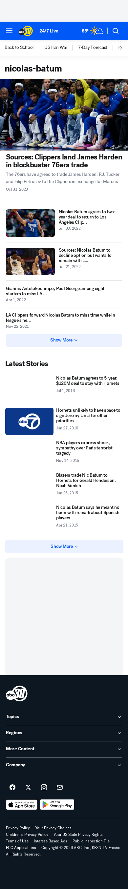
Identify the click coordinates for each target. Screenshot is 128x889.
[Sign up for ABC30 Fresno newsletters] (59, 787)
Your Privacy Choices (53, 828)
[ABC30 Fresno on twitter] (28, 787)
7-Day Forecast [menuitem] (92, 47)
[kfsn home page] (17, 693)
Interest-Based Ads (50, 841)
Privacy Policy (18, 828)
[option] (24, 48)
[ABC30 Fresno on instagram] (44, 787)
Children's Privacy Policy (27, 835)
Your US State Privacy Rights (78, 835)
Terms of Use (17, 841)
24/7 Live (48, 31)
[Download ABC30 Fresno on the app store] (21, 804)
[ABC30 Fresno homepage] (26, 31)
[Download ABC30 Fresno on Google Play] (57, 804)
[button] (9, 30)
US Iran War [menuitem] (55, 47)
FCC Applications (21, 848)
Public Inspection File (91, 841)
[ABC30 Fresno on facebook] (12, 787)
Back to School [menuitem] (19, 47)
